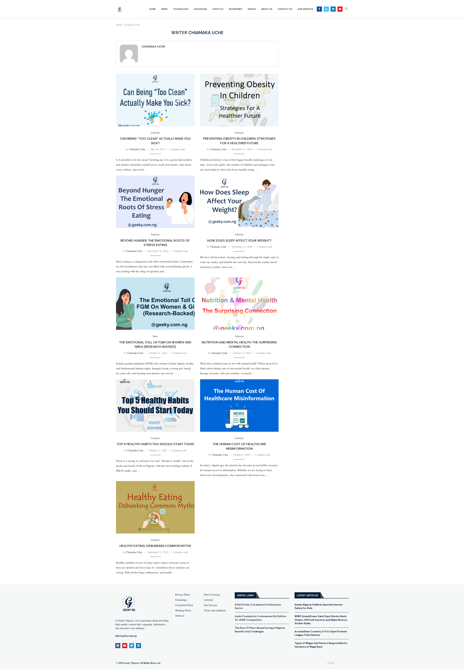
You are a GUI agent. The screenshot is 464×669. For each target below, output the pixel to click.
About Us (266, 9)
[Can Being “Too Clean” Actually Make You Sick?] (155, 100)
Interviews (235, 9)
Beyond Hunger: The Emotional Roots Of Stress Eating (155, 242)
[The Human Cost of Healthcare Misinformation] (239, 405)
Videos (252, 9)
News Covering (212, 594)
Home (152, 9)
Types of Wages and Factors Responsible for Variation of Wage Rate (321, 644)
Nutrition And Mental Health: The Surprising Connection (239, 344)
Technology (181, 9)
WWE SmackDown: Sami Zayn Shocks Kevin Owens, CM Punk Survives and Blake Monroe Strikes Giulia (321, 620)
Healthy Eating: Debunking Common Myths (155, 546)
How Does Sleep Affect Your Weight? (239, 240)
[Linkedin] (333, 9)
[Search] (346, 9)
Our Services (305, 9)
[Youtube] (340, 9)
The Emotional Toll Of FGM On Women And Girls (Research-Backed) (155, 344)
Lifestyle (217, 9)
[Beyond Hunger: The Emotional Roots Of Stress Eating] (155, 202)
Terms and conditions (215, 610)
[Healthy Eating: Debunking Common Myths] (155, 507)
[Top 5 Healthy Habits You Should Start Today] (155, 405)
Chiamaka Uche (153, 46)
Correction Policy (184, 605)
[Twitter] (326, 9)
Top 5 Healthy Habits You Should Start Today (155, 444)
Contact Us (285, 9)
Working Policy (183, 610)
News (164, 9)
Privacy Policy (182, 594)
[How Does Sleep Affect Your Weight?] (239, 202)
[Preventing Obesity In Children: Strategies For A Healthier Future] (239, 100)
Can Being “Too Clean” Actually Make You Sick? (155, 140)
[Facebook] (319, 9)
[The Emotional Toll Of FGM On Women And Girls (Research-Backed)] (155, 303)
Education (200, 9)
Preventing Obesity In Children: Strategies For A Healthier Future (239, 140)
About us (179, 615)
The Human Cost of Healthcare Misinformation (239, 446)
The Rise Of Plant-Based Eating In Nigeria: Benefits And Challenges (260, 629)
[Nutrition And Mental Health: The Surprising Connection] (239, 303)
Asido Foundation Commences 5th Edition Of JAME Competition (260, 618)
